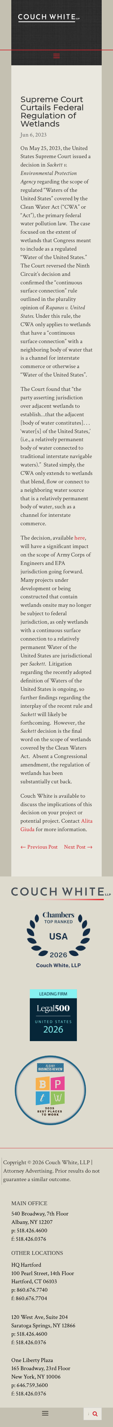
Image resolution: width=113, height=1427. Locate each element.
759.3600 (37, 1385)
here (79, 538)
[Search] (95, 1414)
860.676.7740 (32, 1290)
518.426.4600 (32, 1231)
